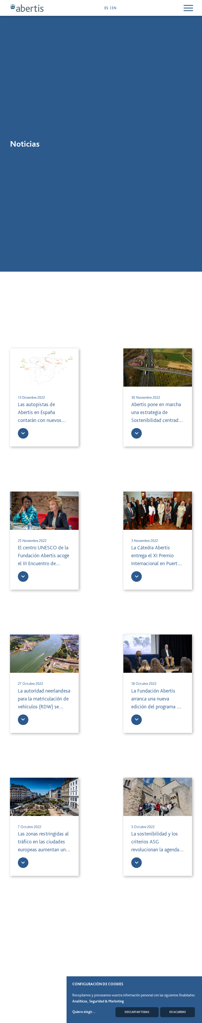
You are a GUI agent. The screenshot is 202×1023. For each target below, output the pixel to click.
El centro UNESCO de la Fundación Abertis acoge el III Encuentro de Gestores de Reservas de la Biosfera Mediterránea (43, 563)
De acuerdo (177, 1012)
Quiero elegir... (83, 1012)
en (114, 8)
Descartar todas (137, 1012)
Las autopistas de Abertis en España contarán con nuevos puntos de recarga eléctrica (39, 420)
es (106, 8)
